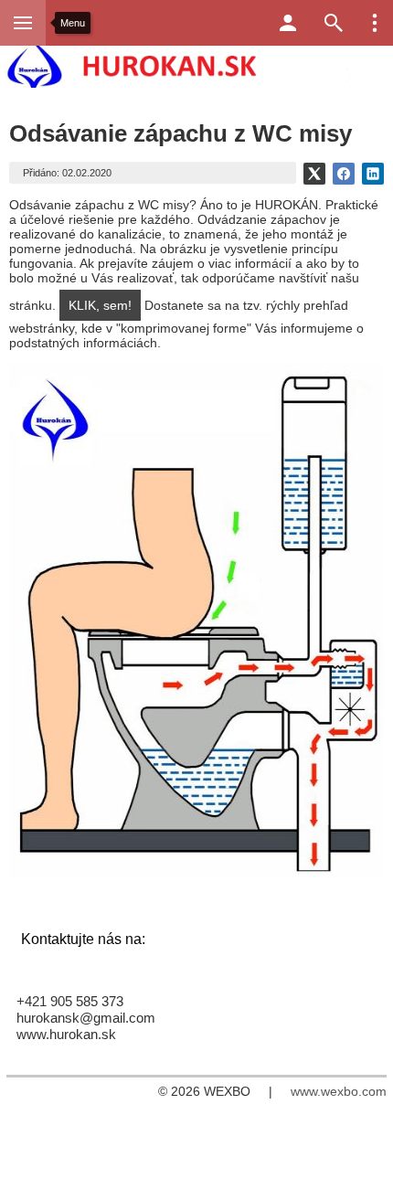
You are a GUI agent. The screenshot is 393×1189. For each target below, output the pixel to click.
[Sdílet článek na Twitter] (314, 174)
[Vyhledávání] (333, 23)
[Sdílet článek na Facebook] (344, 174)
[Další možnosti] (374, 23)
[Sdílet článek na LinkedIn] (373, 174)
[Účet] (288, 23)
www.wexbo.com (339, 1091)
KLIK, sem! (100, 305)
